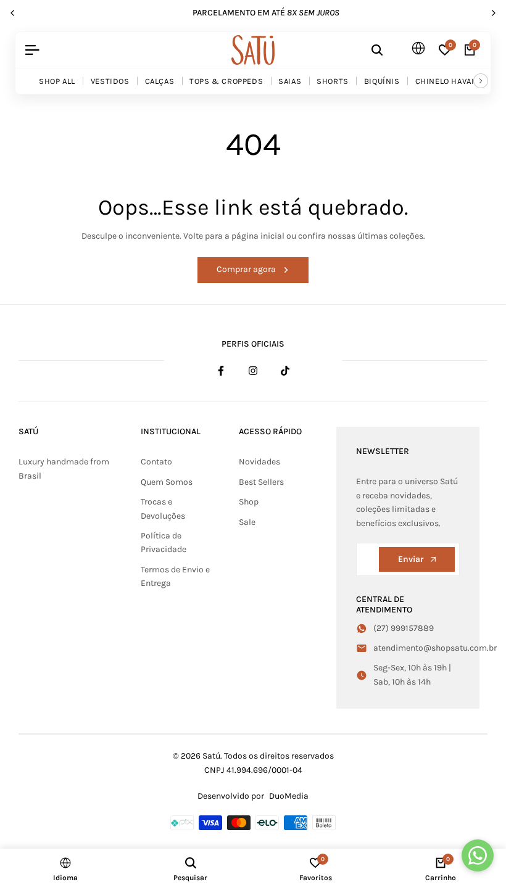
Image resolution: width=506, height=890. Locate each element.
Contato (156, 461)
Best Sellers (261, 482)
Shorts (333, 81)
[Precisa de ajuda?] (478, 855)
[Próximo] (480, 80)
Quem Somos (167, 482)
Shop (249, 502)
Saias (289, 81)
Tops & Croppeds (226, 81)
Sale (247, 522)
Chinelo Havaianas (455, 81)
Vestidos (110, 81)
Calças (160, 81)
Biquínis (382, 81)
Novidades (259, 461)
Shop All (57, 81)
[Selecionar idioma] (415, 49)
